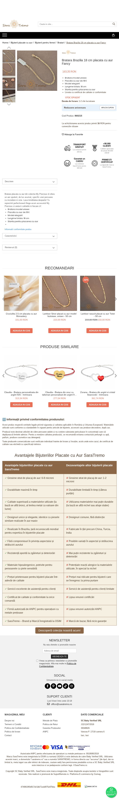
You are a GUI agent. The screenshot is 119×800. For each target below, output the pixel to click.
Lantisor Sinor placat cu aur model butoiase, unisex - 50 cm (59, 314)
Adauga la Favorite (73, 134)
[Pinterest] (53, 686)
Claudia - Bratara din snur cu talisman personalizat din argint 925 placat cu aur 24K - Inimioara (59, 393)
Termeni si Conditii (13, 724)
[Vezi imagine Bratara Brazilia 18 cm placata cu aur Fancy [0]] (8, 56)
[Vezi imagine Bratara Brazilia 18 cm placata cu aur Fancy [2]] (8, 82)
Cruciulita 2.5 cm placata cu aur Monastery (21, 314)
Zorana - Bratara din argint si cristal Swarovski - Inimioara (97, 393)
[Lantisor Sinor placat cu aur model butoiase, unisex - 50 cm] (59, 293)
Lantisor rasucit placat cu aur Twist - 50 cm (98, 314)
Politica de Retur (50, 724)
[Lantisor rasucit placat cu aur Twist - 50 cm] (97, 293)
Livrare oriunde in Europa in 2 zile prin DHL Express (69, 789)
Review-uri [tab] (11, 247)
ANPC (45, 731)
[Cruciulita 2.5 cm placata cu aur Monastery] (21, 293)
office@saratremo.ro (61, 704)
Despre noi (9, 720)
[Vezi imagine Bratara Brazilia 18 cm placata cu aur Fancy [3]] (8, 95)
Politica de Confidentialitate (17, 728)
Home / (6, 42)
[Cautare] (114, 24)
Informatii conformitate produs (18, 229)
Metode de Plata (50, 720)
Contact (8, 735)
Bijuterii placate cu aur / (22, 42)
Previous (8, 48)
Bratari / (61, 42)
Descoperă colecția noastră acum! (59, 630)
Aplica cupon (107, 108)
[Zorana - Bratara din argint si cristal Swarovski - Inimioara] (97, 371)
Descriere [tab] (9, 181)
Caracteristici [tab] (11, 236)
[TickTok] (65, 686)
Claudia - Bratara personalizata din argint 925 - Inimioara (21, 393)
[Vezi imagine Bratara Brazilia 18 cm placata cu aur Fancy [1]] (8, 69)
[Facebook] (47, 686)
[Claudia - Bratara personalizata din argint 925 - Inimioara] (21, 371)
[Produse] (5, 36)
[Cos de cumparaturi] (113, 35)
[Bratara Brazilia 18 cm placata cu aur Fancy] (37, 71)
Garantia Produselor (52, 728)
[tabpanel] (37, 71)
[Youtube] (59, 686)
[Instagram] (71, 686)
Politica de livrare (12, 731)
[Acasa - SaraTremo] (17, 24)
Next (8, 104)
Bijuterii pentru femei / (46, 42)
